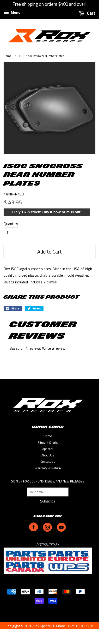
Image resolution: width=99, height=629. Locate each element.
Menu (15, 12)
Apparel (47, 448)
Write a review (53, 348)
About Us (47, 455)
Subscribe (48, 501)
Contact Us (47, 461)
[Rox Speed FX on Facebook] (33, 530)
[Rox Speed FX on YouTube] (61, 530)
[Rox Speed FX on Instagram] (47, 530)
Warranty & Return (48, 468)
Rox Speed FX (43, 626)
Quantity (11, 224)
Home (8, 56)
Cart (90, 13)
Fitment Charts (48, 442)
